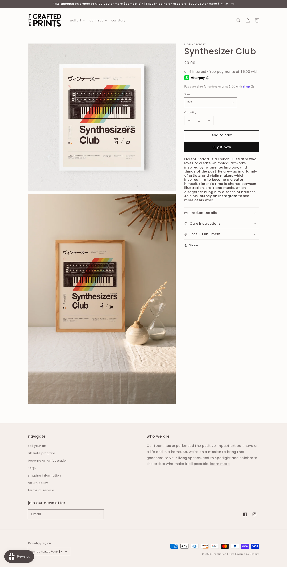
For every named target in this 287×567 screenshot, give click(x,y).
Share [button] (193, 245)
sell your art (37, 446)
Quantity (190, 112)
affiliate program (41, 453)
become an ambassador (47, 460)
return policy (38, 483)
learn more (220, 463)
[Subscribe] (99, 514)
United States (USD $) (46, 552)
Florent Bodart (195, 44)
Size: (187, 94)
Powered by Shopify (247, 554)
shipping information (44, 475)
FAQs (32, 468)
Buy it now (221, 147)
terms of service (41, 490)
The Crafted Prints (223, 554)
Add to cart (222, 135)
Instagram (227, 196)
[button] (238, 20)
